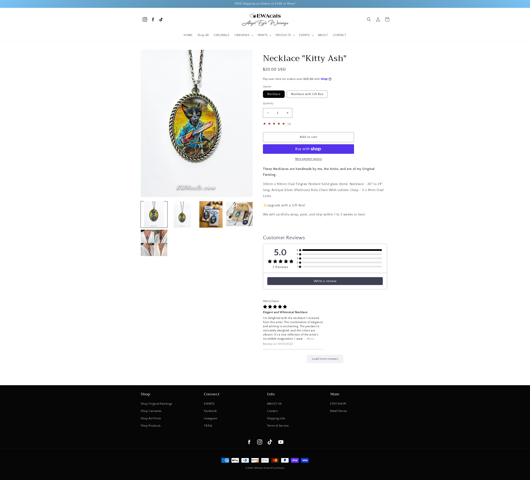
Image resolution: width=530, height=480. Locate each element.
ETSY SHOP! (338, 403)
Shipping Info (276, 418)
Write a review (325, 281)
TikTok (208, 425)
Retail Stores (338, 411)
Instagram (210, 418)
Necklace (273, 94)
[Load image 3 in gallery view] (211, 214)
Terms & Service (278, 425)
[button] (243, 35)
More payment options (308, 159)
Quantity (268, 103)
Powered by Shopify (274, 468)
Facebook (210, 411)
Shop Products (151, 425)
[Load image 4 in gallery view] (239, 214)
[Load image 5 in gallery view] (154, 243)
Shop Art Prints (151, 418)
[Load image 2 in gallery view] (182, 214)
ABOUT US (274, 403)
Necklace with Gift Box (307, 94)
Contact (272, 411)
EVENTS (209, 403)
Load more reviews (325, 359)
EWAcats (258, 468)
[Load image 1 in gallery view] (154, 214)
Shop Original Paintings (156, 403)
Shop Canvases (151, 411)
